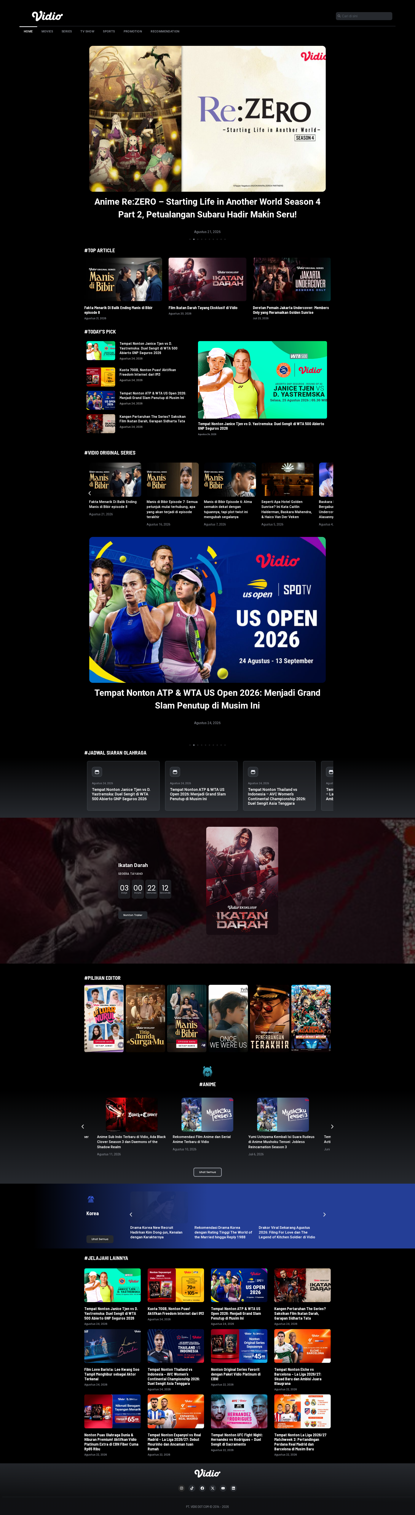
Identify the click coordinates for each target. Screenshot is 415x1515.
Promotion (133, 31)
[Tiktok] (191, 1488)
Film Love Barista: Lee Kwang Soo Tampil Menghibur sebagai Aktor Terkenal (111, 1374)
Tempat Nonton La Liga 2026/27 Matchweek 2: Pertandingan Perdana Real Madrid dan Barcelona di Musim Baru (300, 1441)
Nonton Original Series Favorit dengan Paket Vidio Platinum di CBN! (235, 1374)
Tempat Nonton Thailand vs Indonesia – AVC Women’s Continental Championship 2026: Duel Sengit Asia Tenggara (277, 796)
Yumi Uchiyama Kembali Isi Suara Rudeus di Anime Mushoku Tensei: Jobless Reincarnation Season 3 (206, 1142)
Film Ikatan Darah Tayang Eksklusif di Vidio (203, 307)
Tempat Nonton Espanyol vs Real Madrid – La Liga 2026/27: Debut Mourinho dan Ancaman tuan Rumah (174, 1441)
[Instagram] (181, 1488)
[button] (190, 239)
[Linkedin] (233, 1488)
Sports (109, 31)
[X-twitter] (212, 1488)
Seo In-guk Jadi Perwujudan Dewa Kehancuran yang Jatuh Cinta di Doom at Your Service (223, 1232)
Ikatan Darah (133, 865)
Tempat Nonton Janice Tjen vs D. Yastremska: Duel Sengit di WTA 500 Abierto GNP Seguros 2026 (148, 348)
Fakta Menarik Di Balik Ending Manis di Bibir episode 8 (118, 310)
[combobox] (364, 16)
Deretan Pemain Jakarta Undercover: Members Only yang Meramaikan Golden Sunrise (291, 310)
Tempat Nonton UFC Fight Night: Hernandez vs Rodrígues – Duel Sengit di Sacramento (237, 1439)
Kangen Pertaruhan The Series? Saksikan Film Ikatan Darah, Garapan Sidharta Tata (153, 418)
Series (67, 31)
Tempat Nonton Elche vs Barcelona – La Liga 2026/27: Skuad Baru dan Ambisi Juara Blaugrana (297, 1376)
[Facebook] (202, 1488)
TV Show (87, 31)
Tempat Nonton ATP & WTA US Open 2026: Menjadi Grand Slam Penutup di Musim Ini (153, 395)
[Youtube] (223, 1488)
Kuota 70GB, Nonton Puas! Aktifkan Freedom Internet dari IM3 (148, 372)
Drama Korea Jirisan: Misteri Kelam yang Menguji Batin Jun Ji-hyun (286, 1232)
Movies (47, 31)
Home (28, 31)
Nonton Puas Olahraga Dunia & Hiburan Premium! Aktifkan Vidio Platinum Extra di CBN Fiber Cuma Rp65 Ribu (111, 1441)
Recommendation (165, 31)
